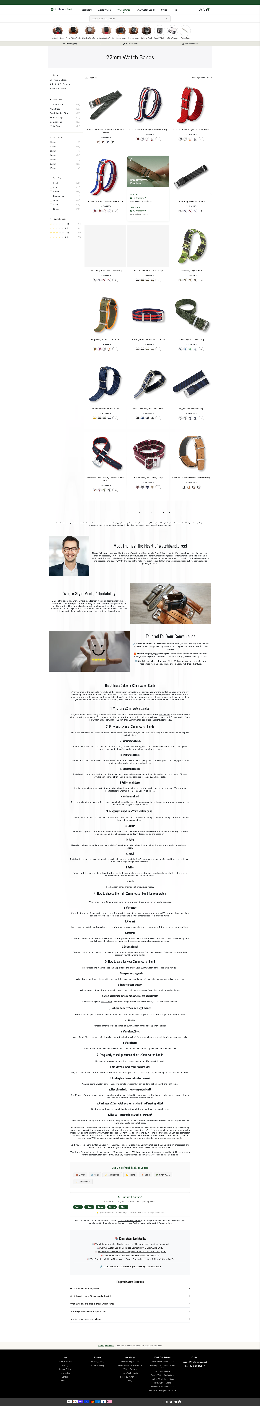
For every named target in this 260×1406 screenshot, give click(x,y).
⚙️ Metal (95, 1175)
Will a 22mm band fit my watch (130, 1288)
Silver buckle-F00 (137, 349)
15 (152, 139)
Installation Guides (97, 1223)
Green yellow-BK (142, 280)
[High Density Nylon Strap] (191, 384)
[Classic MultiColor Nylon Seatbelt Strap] (148, 105)
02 (185, 139)
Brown (103, 142)
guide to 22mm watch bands (117, 1152)
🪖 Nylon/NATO (163, 1175)
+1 (115, 418)
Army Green (104, 490)
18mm (89, 1207)
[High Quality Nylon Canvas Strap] (148, 384)
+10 (201, 280)
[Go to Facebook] (162, 1402)
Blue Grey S (147, 418)
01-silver (180, 211)
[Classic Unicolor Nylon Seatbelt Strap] (191, 105)
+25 (158, 139)
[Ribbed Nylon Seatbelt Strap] (105, 384)
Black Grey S (152, 418)
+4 (201, 139)
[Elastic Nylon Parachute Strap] (148, 246)
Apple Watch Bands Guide (162, 1362)
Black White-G (152, 280)
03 (190, 139)
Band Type (57, 100)
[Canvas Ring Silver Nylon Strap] (191, 177)
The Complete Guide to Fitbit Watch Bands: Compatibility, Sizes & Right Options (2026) (131, 1259)
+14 (201, 418)
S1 (180, 280)
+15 (115, 211)
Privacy (65, 1365)
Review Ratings (59, 219)
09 (104, 211)
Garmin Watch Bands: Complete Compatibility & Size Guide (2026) (131, 1247)
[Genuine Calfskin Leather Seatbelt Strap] (191, 453)
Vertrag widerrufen (106, 1345)
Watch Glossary (130, 1369)
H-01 (95, 349)
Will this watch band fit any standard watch (130, 1296)
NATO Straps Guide (162, 1383)
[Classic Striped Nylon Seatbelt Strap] (105, 177)
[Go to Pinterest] (179, 1402)
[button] (202, 77)
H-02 (109, 349)
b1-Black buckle (185, 418)
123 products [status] (90, 77)
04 (195, 139)
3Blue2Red (99, 490)
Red (137, 487)
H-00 (104, 349)
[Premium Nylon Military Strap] (148, 453)
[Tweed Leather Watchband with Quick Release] (105, 105)
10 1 (109, 211)
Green (113, 142)
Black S (137, 418)
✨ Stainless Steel (112, 1175)
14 (147, 139)
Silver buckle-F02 (147, 349)
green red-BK (147, 280)
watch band (164, 714)
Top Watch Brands (130, 1373)
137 (137, 139)
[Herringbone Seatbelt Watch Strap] (148, 315)
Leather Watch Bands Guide (162, 1379)
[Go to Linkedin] (175, 1402)
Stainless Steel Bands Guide (162, 1387)
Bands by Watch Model (130, 1377)
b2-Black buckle (195, 418)
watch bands (139, 1025)
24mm (123, 1207)
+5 (158, 487)
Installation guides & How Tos (130, 1365)
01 (180, 139)
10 (95, 211)
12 (99, 211)
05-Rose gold (99, 280)
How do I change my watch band (130, 1318)
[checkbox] (65, 79)
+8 (201, 211)
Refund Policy (65, 1369)
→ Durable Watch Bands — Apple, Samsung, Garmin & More (132, 1266)
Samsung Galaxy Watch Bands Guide (162, 1366)
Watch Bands (123, 9)
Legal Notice (65, 1373)
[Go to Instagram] (166, 1402)
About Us (65, 1381)
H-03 (99, 349)
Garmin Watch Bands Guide (162, 1375)
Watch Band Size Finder (129, 1220)
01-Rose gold (95, 280)
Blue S (142, 418)
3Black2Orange (95, 490)
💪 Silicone (130, 1175)
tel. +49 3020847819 (195, 1366)
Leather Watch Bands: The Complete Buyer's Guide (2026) (132, 1255)
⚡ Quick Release (83, 1182)
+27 (115, 349)
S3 (190, 280)
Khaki (98, 142)
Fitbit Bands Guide (162, 1371)
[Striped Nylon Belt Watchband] (105, 315)
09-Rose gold (109, 280)
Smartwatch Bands (146, 9)
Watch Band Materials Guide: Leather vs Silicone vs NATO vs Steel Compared (132, 1244)
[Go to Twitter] (171, 1402)
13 (142, 139)
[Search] (167, 18)
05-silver (185, 211)
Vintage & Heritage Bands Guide (162, 1390)
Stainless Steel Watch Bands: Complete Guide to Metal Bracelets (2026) (132, 1251)
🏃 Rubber (145, 1175)
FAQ (130, 1381)
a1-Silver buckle (180, 418)
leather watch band (135, 749)
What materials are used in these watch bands (130, 1303)
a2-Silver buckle (190, 418)
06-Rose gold (104, 280)
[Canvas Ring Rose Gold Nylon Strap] (105, 246)
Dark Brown (194, 487)
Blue (108, 142)
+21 (115, 490)
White (195, 349)
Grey (104, 418)
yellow (95, 418)
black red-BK (137, 280)
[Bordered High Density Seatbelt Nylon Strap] (105, 453)
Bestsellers (87, 9)
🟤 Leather (80, 1175)
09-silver (195, 211)
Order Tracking (97, 1365)
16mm (78, 1207)
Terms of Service (65, 1362)
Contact (65, 1377)
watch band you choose (96, 927)
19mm (100, 1207)
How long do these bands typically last (130, 1311)
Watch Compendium (162, 1223)
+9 (201, 349)
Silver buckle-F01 (142, 349)
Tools (176, 9)
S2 (185, 280)
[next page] (169, 512)
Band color (57, 178)
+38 (158, 280)
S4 (195, 280)
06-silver (190, 211)
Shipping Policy (97, 1362)
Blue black (147, 487)
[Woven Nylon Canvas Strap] (191, 315)
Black (180, 349)
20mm (112, 1207)
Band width (57, 137)
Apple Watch (104, 9)
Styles (164, 9)
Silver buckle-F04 (152, 349)
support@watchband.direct (195, 1362)
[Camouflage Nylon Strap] (191, 246)
